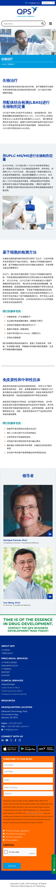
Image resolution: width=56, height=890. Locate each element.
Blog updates (12, 840)
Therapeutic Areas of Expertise (14, 694)
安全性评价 (5, 675)
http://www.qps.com (34, 813)
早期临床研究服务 (8, 684)
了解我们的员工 (7, 653)
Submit (12, 866)
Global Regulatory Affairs (11, 691)
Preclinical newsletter (15, 834)
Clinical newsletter (14, 837)
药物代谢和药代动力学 (9, 666)
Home (3, 64)
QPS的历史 (5, 650)
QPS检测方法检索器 (9, 662)
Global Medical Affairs (10, 688)
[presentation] (20, 852)
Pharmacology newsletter (17, 831)
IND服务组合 (6, 669)
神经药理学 (5, 672)
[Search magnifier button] (42, 23)
